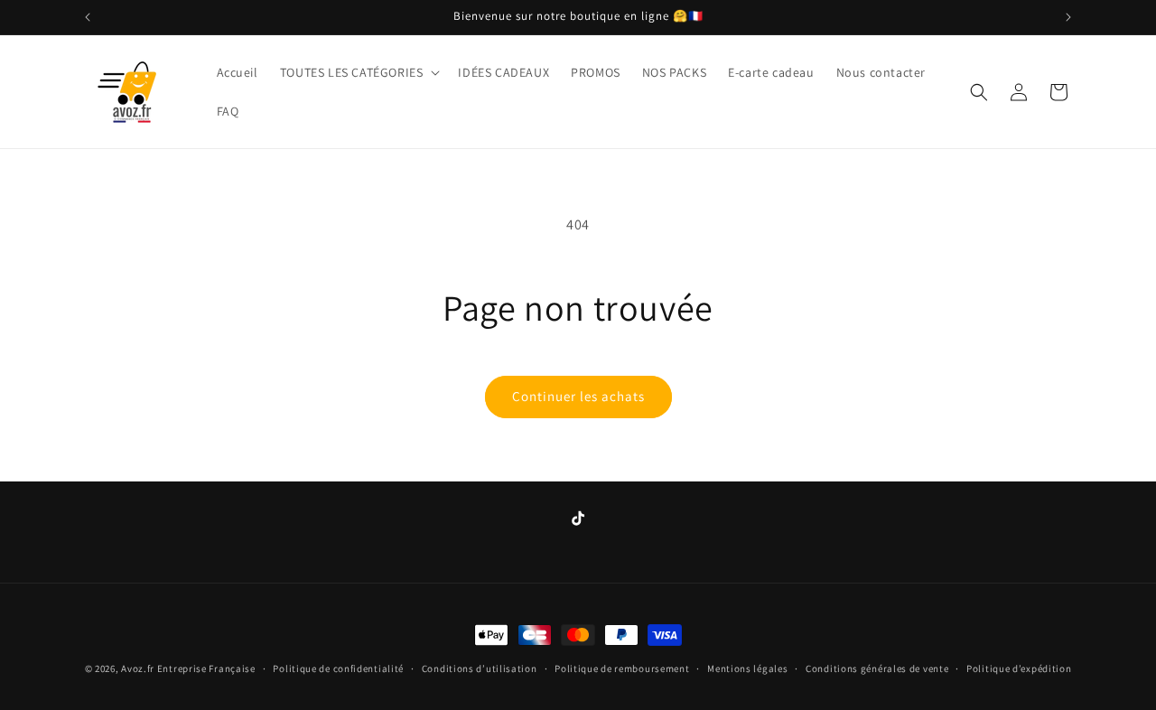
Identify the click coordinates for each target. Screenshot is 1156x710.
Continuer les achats (578, 396)
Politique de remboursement (622, 668)
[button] (358, 72)
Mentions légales (747, 668)
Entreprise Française (206, 668)
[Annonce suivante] (1068, 17)
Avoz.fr (137, 668)
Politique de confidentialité (338, 668)
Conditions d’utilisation (479, 668)
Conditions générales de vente (877, 668)
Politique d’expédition (1018, 668)
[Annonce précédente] (87, 17)
